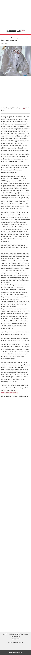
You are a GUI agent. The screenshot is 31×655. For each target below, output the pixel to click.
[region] (15, 13)
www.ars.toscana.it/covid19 (9, 392)
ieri (24, 108)
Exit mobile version (15, 652)
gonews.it (15, 31)
